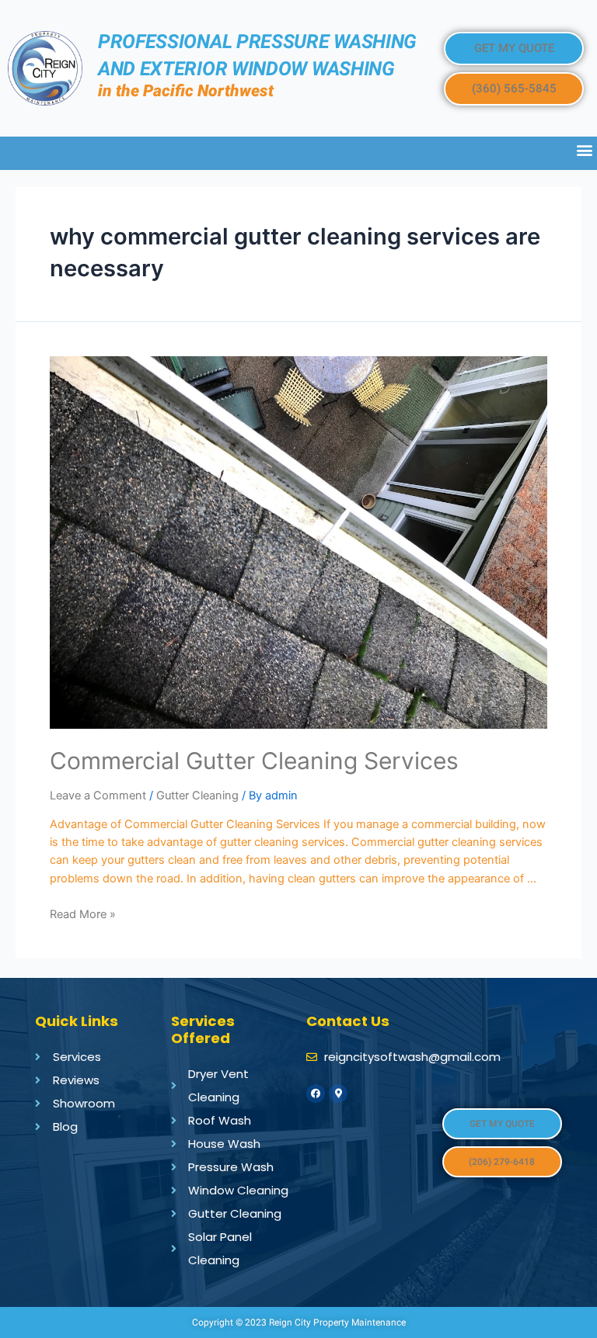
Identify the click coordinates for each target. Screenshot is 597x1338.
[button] (514, 48)
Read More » (83, 914)
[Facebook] (315, 1093)
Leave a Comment (98, 795)
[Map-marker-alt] (338, 1093)
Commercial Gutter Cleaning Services (254, 761)
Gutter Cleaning (197, 795)
